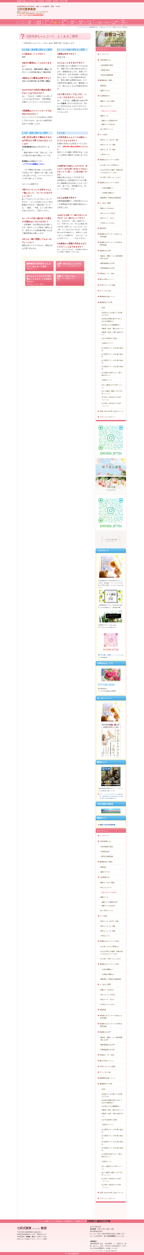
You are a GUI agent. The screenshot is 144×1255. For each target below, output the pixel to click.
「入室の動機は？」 (107, 188)
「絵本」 (103, 308)
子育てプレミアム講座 (107, 285)
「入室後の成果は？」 (108, 193)
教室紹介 (29, 22)
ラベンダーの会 (105, 291)
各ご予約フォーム (106, 129)
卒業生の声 (72, 22)
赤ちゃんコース (47, 22)
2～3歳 (98, 22)
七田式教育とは (105, 60)
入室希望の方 (64, 22)
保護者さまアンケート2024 (109, 160)
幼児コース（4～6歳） (108, 149)
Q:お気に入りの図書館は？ (111, 325)
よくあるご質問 (105, 203)
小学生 (106, 22)
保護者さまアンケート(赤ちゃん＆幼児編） (111, 235)
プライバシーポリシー (107, 417)
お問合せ (59, 1221)
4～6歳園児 (115, 22)
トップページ (22, 22)
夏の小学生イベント (107, 279)
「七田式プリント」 (107, 343)
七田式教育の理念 (106, 65)
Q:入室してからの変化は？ (109, 165)
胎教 (55, 22)
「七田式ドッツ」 (106, 380)
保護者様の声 (38, 22)
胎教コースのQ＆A (108, 124)
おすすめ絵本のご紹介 (109, 338)
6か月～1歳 (89, 22)
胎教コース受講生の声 (109, 120)
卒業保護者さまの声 (107, 268)
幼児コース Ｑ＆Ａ (107, 218)
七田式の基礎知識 (106, 75)
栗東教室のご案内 (106, 80)
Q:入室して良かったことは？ (110, 177)
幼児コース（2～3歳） (108, 145)
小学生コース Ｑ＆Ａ (107, 223)
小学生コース (105, 154)
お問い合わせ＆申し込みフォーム (111, 411)
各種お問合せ (123, 22)
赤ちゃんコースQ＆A (109, 111)
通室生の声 (81, 22)
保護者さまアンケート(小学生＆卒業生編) (111, 243)
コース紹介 (104, 134)
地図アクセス (105, 90)
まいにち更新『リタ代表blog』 (99, 1221)
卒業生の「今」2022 (107, 273)
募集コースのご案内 (107, 101)
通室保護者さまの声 (107, 263)
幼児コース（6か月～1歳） (109, 140)
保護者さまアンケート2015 (109, 182)
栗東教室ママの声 (106, 302)
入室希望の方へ (105, 96)
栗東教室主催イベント (107, 296)
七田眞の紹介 (105, 70)
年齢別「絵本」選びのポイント (113, 328)
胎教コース (104, 116)
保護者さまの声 (105, 251)
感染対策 (103, 228)
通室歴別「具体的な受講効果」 (111, 198)
